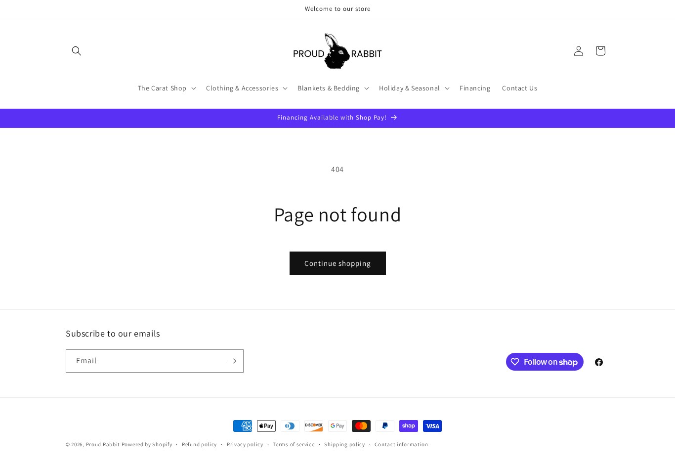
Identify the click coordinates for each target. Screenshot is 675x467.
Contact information (401, 444)
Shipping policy (344, 444)
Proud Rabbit (103, 444)
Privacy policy (245, 444)
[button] (76, 51)
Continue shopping (337, 263)
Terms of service (293, 444)
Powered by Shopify (147, 444)
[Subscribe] (232, 361)
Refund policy (199, 444)
